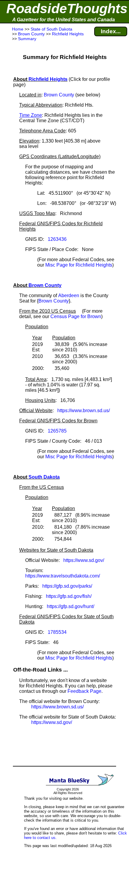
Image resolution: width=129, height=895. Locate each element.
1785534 (57, 632)
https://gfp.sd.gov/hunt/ (70, 606)
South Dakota (44, 477)
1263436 (57, 239)
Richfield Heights (48, 79)
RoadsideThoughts (67, 8)
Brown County (59, 94)
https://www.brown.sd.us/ (83, 410)
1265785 (57, 430)
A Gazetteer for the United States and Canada (63, 19)
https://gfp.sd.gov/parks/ (67, 586)
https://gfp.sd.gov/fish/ (69, 596)
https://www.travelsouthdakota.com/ (62, 575)
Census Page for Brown (75, 316)
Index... (111, 31)
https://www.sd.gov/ (83, 560)
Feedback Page (84, 691)
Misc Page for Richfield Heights (78, 264)
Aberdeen (68, 295)
